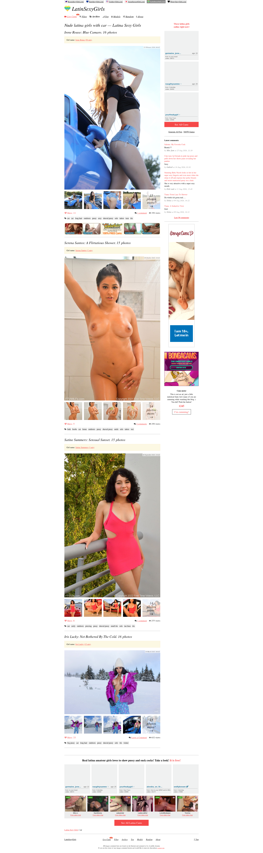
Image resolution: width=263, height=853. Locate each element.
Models (116, 16)
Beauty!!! (168, 147)
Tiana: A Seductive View (174, 206)
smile (116, 429)
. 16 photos (90, 32)
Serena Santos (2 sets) (83, 250)
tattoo (122, 218)
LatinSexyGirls (88, 8)
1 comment (142, 212)
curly (73, 626)
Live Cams (72, 16)
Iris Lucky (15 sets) (83, 644)
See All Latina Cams (131, 822)
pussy (94, 218)
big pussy (71, 743)
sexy (100, 218)
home (84, 429)
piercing (88, 626)
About (140, 16)
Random (130, 16)
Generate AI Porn (175, 131)
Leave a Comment (139, 737)
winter (126, 743)
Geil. (166, 209)
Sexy (166, 164)
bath (69, 429)
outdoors (87, 218)
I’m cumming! (181, 412)
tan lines (127, 626)
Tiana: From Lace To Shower (175, 194)
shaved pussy (108, 218)
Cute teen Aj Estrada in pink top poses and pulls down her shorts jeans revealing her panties (180, 158)
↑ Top (196, 839)
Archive (96, 16)
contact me (160, 848)
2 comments (141, 423)
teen (127, 218)
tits (131, 218)
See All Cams (181, 124)
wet (132, 429)
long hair (78, 218)
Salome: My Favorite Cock (174, 144)
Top (107, 16)
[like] (65, 213)
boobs (74, 429)
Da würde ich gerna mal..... (175, 197)
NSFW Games (189, 131)
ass (68, 218)
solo (116, 218)
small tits (114, 626)
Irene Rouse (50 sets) (83, 40)
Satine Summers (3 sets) (84, 447)
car (72, 218)
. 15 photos (97, 242)
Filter (84, 16)
